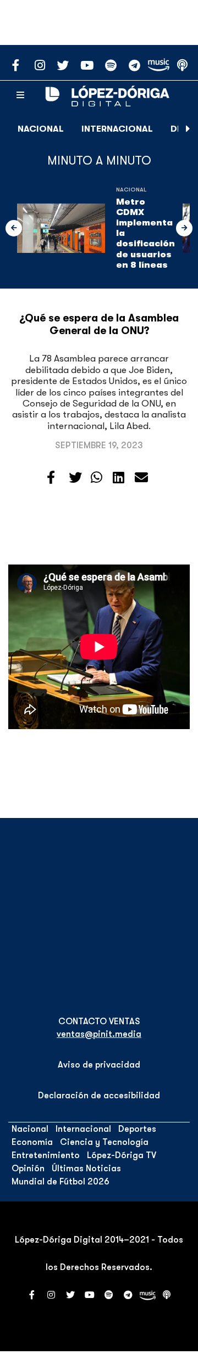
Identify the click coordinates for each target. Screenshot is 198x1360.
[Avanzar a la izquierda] (14, 228)
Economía (32, 1142)
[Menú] (20, 95)
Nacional (41, 129)
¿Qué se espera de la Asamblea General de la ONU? (99, 324)
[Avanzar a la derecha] (188, 129)
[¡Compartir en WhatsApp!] (96, 478)
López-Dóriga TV (121, 1155)
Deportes (137, 1129)
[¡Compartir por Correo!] (141, 478)
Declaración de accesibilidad (99, 1096)
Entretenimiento (46, 1155)
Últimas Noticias (86, 1168)
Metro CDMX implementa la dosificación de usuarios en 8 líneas (145, 233)
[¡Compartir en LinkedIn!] (118, 478)
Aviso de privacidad (99, 1065)
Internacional (117, 129)
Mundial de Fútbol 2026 (60, 1182)
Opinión (28, 1168)
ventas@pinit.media (99, 1034)
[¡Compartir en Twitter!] (75, 478)
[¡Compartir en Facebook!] (51, 478)
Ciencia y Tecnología (104, 1142)
